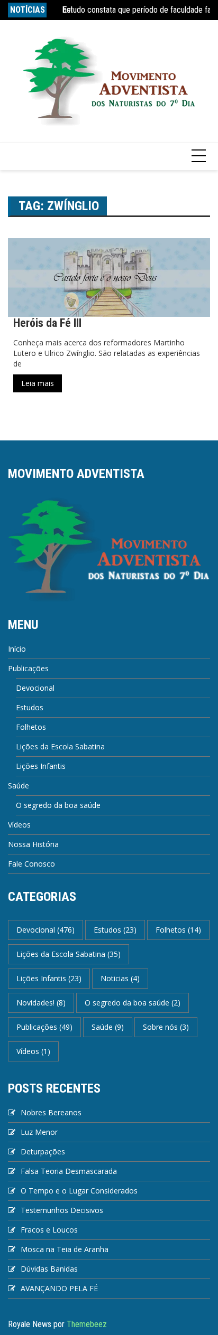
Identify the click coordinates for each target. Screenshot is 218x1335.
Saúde (18, 786)
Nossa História (33, 844)
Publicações (28, 668)
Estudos (29, 707)
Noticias (120, 978)
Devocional (35, 688)
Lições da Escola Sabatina (60, 746)
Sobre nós (166, 1027)
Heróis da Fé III (47, 323)
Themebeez (87, 1324)
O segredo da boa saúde (58, 805)
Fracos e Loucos (49, 1230)
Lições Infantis (41, 766)
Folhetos (31, 727)
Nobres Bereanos (51, 1112)
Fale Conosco (31, 864)
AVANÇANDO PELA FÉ (59, 1288)
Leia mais (37, 383)
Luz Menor (39, 1132)
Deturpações (43, 1151)
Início (17, 649)
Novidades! (41, 1003)
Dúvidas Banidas (49, 1269)
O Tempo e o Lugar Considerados (79, 1191)
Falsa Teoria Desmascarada (69, 1171)
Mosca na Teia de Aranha (64, 1249)
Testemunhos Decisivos (62, 1210)
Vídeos (19, 825)
